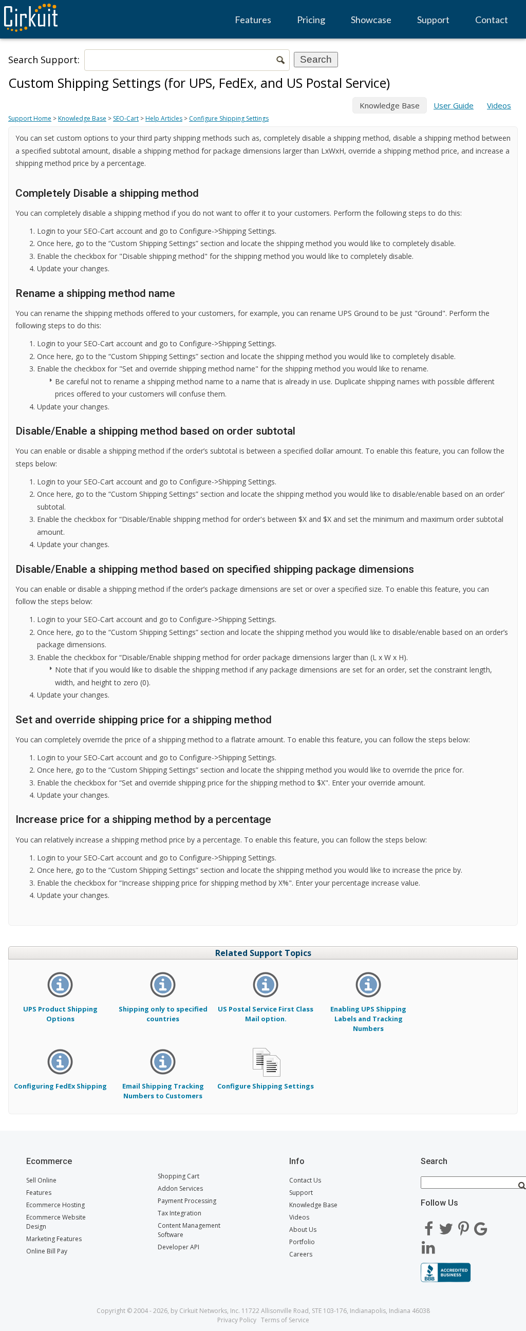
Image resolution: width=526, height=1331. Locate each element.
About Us (302, 1229)
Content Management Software (189, 1230)
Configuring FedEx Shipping (60, 1085)
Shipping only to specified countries (163, 1013)
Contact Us (305, 1180)
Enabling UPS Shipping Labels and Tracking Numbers (368, 1018)
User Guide (454, 105)
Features (253, 19)
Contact (491, 19)
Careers (300, 1254)
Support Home (29, 118)
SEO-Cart (126, 118)
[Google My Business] (481, 1225)
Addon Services (180, 1188)
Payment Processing (187, 1200)
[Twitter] (446, 1225)
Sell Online (41, 1180)
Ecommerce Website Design (56, 1222)
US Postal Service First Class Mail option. (265, 1013)
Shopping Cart (178, 1176)
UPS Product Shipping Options (60, 1013)
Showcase (371, 19)
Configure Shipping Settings (229, 118)
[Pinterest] (463, 1225)
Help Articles (163, 118)
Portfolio (302, 1242)
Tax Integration (179, 1213)
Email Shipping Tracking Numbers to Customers (163, 1090)
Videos (499, 105)
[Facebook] (428, 1225)
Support (433, 19)
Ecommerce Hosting (55, 1205)
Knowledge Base (82, 118)
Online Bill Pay (46, 1251)
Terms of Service (285, 1320)
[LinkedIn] (428, 1243)
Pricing (311, 19)
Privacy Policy (236, 1320)
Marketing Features (54, 1238)
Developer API (178, 1247)
